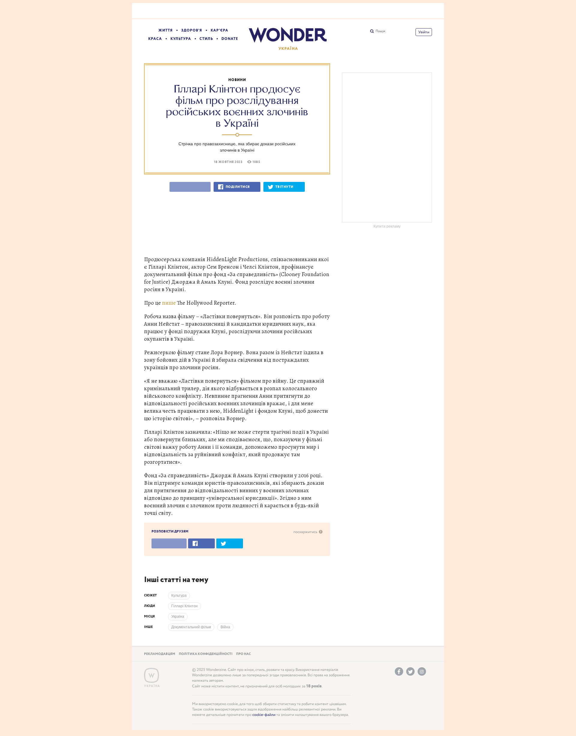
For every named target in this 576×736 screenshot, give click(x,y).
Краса (155, 38)
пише (169, 302)
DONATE (229, 38)
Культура (180, 38)
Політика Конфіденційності (205, 654)
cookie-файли (263, 715)
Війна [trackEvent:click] (225, 627)
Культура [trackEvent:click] (179, 595)
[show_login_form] (424, 32)
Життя (165, 30)
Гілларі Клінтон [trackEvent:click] (184, 606)
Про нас (243, 654)
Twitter (410, 671)
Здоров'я (191, 30)
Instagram (422, 671)
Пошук (380, 31)
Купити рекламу (387, 226)
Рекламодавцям (159, 654)
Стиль (206, 38)
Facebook (399, 671)
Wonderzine (151, 675)
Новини (237, 80)
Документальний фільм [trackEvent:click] (191, 627)
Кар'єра (219, 30)
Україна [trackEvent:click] (177, 616)
